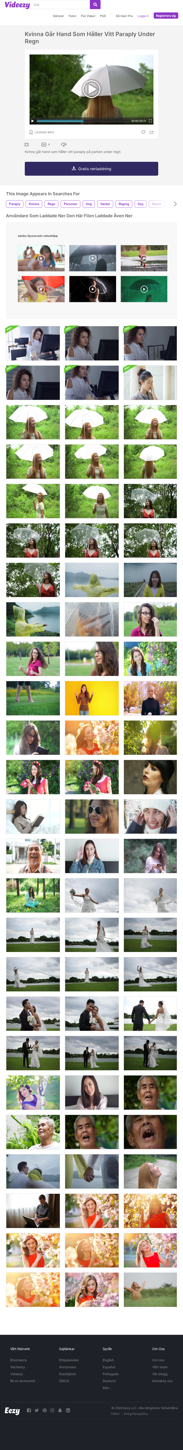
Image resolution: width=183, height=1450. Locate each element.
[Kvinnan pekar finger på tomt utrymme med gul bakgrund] (92, 698)
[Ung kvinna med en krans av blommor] (33, 777)
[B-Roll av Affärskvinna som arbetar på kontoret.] (150, 343)
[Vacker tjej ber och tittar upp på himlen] (150, 1171)
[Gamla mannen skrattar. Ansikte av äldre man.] (33, 856)
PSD (103, 16)
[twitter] (37, 1410)
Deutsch (109, 1381)
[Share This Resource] (152, 132)
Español (109, 1367)
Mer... (107, 1388)
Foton (72, 16)
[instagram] (52, 1410)
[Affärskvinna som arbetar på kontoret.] (33, 343)
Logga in (143, 16)
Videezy (16, 1374)
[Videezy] (17, 5)
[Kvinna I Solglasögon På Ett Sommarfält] (92, 816)
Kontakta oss (162, 1381)
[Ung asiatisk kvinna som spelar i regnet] (92, 580)
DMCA (64, 1381)
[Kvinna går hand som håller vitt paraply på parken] (33, 422)
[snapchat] (60, 1410)
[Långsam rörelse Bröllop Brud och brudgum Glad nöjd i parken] (33, 1013)
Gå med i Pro (124, 16)
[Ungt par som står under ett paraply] (92, 619)
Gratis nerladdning (94, 168)
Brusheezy (18, 1360)
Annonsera (67, 1367)
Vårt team (160, 1367)
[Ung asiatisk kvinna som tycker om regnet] (150, 580)
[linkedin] (68, 1410)
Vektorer (58, 16)
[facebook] (29, 1410)
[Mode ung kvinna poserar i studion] (150, 777)
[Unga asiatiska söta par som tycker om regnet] (33, 1171)
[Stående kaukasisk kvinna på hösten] (150, 698)
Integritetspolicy (136, 1414)
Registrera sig (166, 15)
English (108, 1360)
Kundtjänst (67, 1374)
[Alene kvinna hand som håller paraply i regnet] (150, 501)
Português (111, 1374)
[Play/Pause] (33, 121)
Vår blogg (160, 1374)
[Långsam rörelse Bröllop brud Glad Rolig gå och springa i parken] (92, 895)
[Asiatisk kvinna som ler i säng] (92, 1092)
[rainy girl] (92, 259)
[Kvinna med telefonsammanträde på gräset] (33, 895)
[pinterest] (44, 1410)
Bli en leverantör (22, 1381)
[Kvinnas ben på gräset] (33, 698)
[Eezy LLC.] (12, 1410)
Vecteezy (17, 1367)
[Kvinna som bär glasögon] (150, 382)
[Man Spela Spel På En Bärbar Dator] (33, 1211)
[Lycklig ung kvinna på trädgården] (150, 658)
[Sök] (95, 4)
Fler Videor (88, 16)
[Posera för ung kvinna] (150, 619)
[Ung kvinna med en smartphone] (33, 737)
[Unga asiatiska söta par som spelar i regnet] (92, 1171)
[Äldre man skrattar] (150, 1092)
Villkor (115, 1414)
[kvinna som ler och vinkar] (92, 856)
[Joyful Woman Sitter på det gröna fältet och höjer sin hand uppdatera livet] (150, 1289)
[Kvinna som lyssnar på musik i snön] (150, 816)
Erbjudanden (69, 1360)
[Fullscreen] (150, 121)
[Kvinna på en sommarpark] (150, 737)
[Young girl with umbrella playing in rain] (144, 259)
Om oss (158, 1360)
